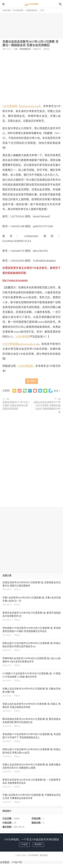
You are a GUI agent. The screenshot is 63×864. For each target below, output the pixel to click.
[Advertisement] (31, 24)
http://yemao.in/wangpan (15, 280)
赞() (33, 381)
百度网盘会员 (31, 10)
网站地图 (43, 855)
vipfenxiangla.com (29, 106)
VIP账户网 (16, 862)
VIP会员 (24, 844)
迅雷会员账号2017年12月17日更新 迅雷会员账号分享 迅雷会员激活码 (16, 405)
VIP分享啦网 (31, 4)
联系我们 (38, 844)
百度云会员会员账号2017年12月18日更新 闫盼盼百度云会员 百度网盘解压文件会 (47, 407)
